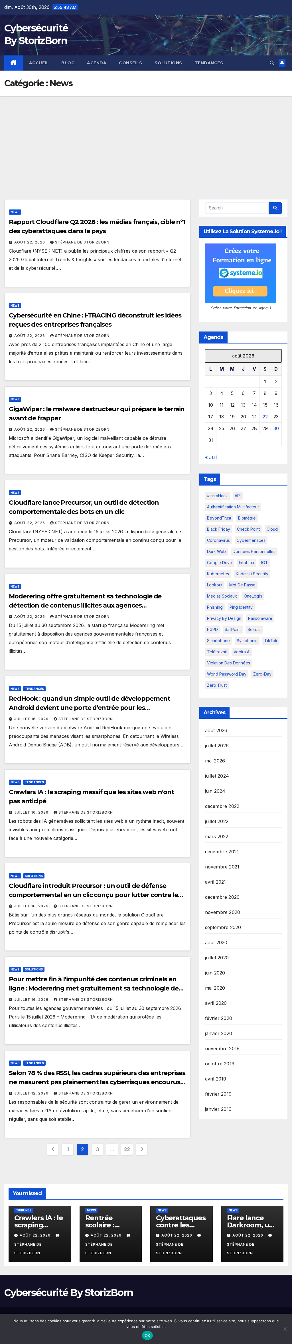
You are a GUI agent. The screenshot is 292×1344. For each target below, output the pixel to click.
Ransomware (260, 618)
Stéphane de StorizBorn (82, 242)
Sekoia (254, 629)
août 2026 (216, 730)
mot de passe (242, 584)
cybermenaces (251, 540)
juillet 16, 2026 (32, 719)
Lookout (214, 584)
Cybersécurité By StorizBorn (68, 1293)
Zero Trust (217, 685)
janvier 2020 (218, 1033)
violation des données (228, 662)
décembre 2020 (222, 897)
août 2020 (216, 942)
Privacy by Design (224, 618)
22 (127, 1149)
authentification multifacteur (233, 506)
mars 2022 (216, 836)
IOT (264, 562)
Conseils (130, 62)
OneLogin (253, 596)
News (15, 212)
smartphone (218, 640)
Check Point (248, 529)
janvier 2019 (218, 1109)
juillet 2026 (217, 745)
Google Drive (219, 562)
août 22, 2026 (30, 242)
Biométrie (247, 518)
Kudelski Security (252, 573)
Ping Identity (241, 607)
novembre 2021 (222, 867)
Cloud (272, 529)
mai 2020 (215, 988)
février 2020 (218, 1018)
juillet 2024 (217, 776)
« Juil (211, 457)
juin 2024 (215, 791)
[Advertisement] (146, 139)
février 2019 (218, 1094)
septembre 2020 (223, 927)
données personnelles (254, 551)
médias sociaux (222, 596)
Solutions (168, 62)
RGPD (212, 629)
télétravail (217, 651)
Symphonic (247, 640)
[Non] (285, 1329)
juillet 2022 (216, 821)
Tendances (209, 62)
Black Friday (218, 529)
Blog (67, 62)
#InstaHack (217, 495)
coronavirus (218, 540)
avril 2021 (215, 882)
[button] (272, 63)
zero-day (262, 674)
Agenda (96, 62)
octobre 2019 (219, 1064)
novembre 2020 (222, 912)
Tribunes (23, 1210)
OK (147, 1335)
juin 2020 (215, 973)
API (238, 495)
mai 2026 (215, 761)
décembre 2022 (222, 806)
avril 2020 (216, 1003)
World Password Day (226, 674)
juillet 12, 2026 (32, 1093)
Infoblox (246, 562)
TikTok (270, 640)
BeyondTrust (219, 518)
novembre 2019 (222, 1048)
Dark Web (216, 551)
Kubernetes (218, 573)
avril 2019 (215, 1079)
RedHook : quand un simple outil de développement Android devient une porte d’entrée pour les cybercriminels (89, 708)
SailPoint (233, 629)
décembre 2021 (222, 851)
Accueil (39, 62)
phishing (215, 607)
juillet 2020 (217, 957)
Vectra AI (242, 651)
